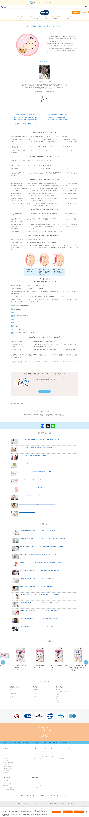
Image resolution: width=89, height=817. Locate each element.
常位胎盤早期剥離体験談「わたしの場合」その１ (25, 114)
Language (84, 12)
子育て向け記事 (35, 784)
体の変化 (58, 702)
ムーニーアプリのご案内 (8, 789)
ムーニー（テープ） (7, 755)
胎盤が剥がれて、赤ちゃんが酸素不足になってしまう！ (26, 117)
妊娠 (11, 689)
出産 (11, 698)
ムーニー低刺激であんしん (9, 753)
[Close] (86, 811)
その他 (57, 704)
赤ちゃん (58, 689)
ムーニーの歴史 (64, 753)
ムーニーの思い (64, 756)
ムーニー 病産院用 (7, 768)
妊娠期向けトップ (7, 780)
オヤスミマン (6, 758)
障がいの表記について (72, 803)
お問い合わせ (25, 803)
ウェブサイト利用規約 (34, 803)
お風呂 (57, 695)
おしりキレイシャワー (8, 764)
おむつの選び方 (35, 787)
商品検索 (5, 772)
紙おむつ (58, 693)
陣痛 (57, 700)
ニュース (32, 796)
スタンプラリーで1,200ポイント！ (43, 2)
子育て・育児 (13, 693)
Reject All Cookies (67, 812)
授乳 (57, 696)
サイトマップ (54, 796)
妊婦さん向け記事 (7, 784)
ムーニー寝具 (6, 770)
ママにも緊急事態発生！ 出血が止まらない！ (55, 117)
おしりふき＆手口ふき (8, 762)
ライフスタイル (13, 695)
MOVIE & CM (24, 796)
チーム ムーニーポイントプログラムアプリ (41, 753)
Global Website (64, 796)
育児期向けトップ (35, 780)
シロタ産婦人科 (46, 91)
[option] (20, 658)
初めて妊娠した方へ (7, 782)
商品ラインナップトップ (8, 751)
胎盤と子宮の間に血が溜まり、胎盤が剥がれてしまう (26, 119)
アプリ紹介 (62, 758)
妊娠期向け (13, 687)
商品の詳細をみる (44, 391)
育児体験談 (59, 687)
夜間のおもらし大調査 (36, 785)
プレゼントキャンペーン (37, 758)
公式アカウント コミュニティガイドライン (58, 803)
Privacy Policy (19, 812)
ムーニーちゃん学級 (7, 787)
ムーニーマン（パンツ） (8, 756)
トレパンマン (6, 760)
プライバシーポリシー (44, 803)
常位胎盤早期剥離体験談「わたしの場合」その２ (56, 114)
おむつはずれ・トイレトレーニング (64, 691)
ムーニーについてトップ (66, 751)
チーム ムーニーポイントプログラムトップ (41, 751)
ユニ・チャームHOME (17, 803)
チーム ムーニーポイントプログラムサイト (41, 756)
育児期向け (36, 687)
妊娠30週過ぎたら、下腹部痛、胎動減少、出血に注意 (26, 124)
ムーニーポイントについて (37, 755)
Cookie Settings (57, 812)
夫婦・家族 (35, 689)
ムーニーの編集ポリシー (42, 796)
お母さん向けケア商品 (8, 766)
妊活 (11, 691)
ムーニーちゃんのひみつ (66, 755)
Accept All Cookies (78, 812)
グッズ (11, 696)
